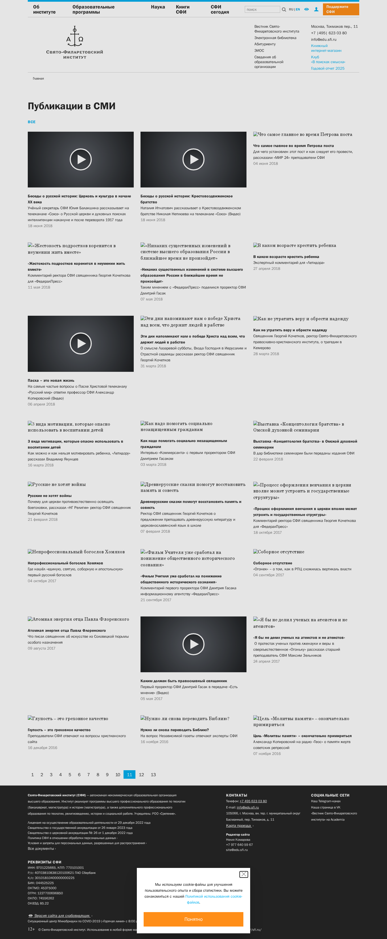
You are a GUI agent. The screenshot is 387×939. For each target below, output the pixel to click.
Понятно (193, 919)
